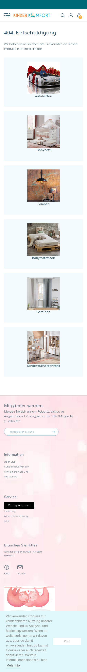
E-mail (21, 573)
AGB (6, 521)
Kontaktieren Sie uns (16, 472)
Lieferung (10, 511)
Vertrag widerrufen (19, 505)
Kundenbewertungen (16, 466)
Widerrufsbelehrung (16, 516)
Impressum (10, 476)
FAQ (6, 573)
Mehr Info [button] (13, 665)
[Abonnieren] (54, 432)
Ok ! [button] (67, 641)
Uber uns (9, 462)
